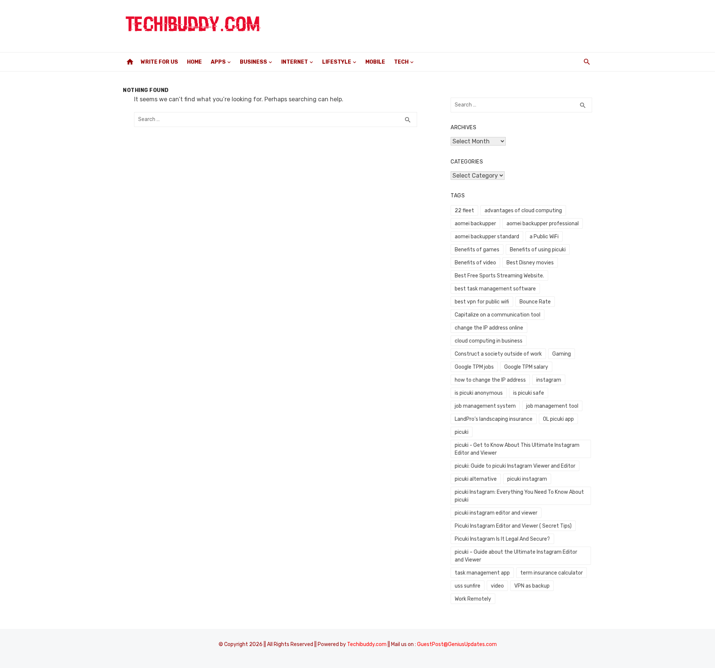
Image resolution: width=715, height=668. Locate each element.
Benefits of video (475, 263)
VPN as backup (532, 586)
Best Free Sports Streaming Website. (499, 276)
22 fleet (464, 210)
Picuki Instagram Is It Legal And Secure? (502, 539)
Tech (401, 62)
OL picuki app (558, 419)
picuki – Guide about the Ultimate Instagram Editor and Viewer (516, 556)
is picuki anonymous (479, 393)
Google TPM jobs (474, 367)
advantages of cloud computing (523, 210)
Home (194, 62)
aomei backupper (475, 223)
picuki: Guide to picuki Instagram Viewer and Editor (515, 466)
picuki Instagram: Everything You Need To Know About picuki (519, 496)
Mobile (375, 62)
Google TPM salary (526, 367)
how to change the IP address (490, 380)
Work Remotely (473, 599)
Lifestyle (336, 62)
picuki (461, 432)
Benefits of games (477, 249)
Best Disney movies (530, 263)
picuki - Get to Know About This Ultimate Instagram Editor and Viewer (517, 449)
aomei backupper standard (487, 236)
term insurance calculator (551, 573)
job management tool (552, 406)
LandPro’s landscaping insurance (494, 419)
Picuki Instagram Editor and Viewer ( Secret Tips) (513, 526)
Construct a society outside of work (498, 354)
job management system (485, 406)
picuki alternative (476, 479)
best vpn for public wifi (482, 302)
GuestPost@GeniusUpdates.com (457, 644)
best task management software (495, 289)
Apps (218, 62)
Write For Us (159, 62)
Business (253, 62)
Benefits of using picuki (538, 249)
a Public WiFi (544, 236)
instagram (548, 380)
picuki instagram (527, 479)
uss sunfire (467, 586)
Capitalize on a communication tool (497, 315)
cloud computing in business (488, 341)
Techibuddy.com (367, 644)
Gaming (561, 354)
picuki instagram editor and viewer (496, 513)
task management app (482, 573)
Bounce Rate (535, 302)
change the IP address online (489, 328)
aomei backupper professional (542, 223)
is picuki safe (528, 393)
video (497, 586)
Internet (294, 62)
